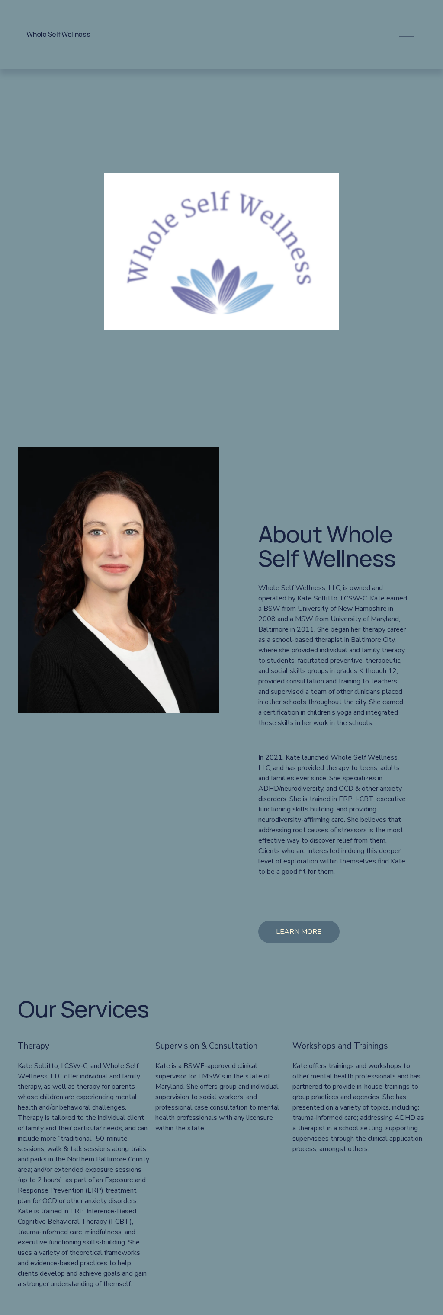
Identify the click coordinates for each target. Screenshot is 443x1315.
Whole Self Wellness (58, 34)
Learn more (298, 932)
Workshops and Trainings (340, 1046)
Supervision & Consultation (206, 1046)
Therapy (33, 1046)
